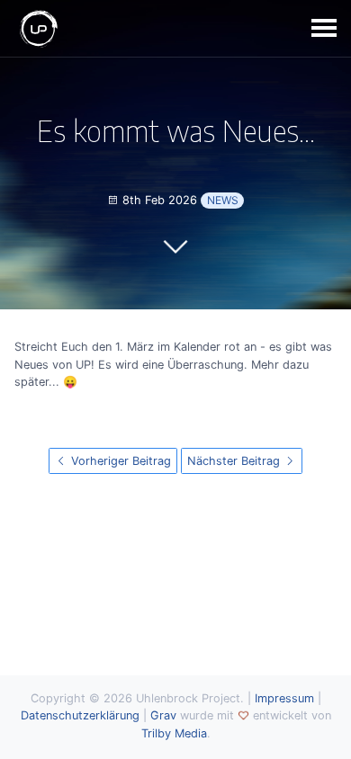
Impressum (284, 698)
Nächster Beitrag (235, 461)
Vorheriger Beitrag (119, 461)
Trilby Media (174, 733)
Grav (163, 715)
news (222, 200)
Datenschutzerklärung (80, 715)
